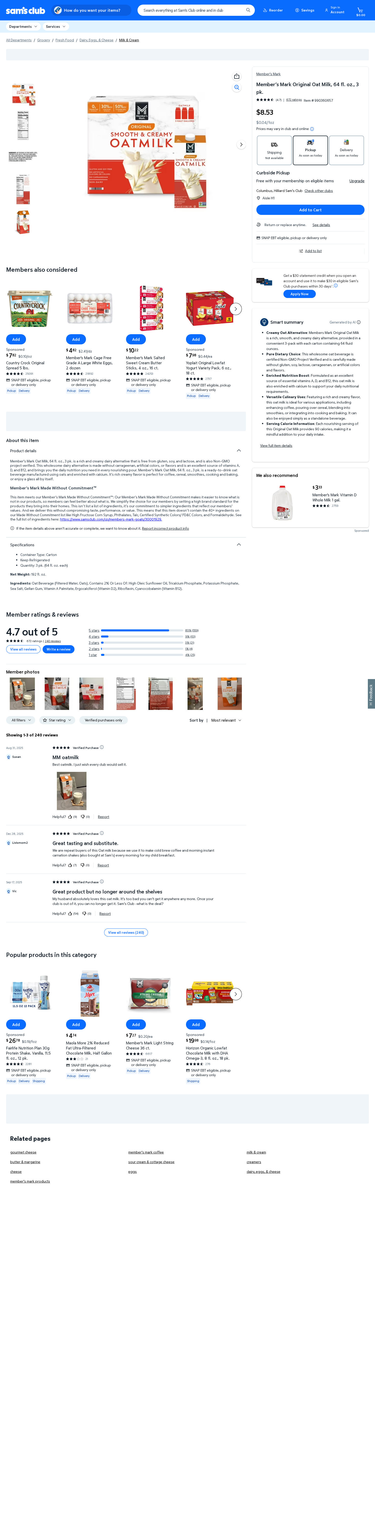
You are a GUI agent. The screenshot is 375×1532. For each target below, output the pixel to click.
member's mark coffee (146, 1152)
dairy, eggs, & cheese (263, 1171)
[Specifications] (239, 544)
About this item (22, 440)
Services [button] (53, 26)
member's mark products (30, 1181)
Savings (307, 10)
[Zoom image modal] (236, 87)
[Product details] (239, 450)
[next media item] (241, 144)
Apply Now (299, 293)
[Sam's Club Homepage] (25, 10)
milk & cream (256, 1152)
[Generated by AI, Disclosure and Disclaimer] (359, 322)
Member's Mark (268, 73)
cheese (16, 1171)
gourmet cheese (23, 1152)
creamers (254, 1161)
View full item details (276, 445)
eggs (132, 1171)
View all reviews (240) (126, 932)
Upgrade (357, 180)
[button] (335, 10)
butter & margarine (25, 1161)
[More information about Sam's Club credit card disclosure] (336, 285)
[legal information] (312, 129)
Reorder (276, 10)
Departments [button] (20, 26)
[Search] (248, 10)
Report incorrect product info (165, 528)
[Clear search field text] (236, 10)
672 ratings (294, 99)
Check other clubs (319, 190)
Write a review (58, 649)
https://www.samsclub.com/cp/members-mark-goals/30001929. (111, 519)
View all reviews (23, 649)
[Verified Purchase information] (102, 747)
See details (321, 224)
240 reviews (53, 641)
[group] (279, 100)
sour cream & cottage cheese (151, 1161)
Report (103, 816)
